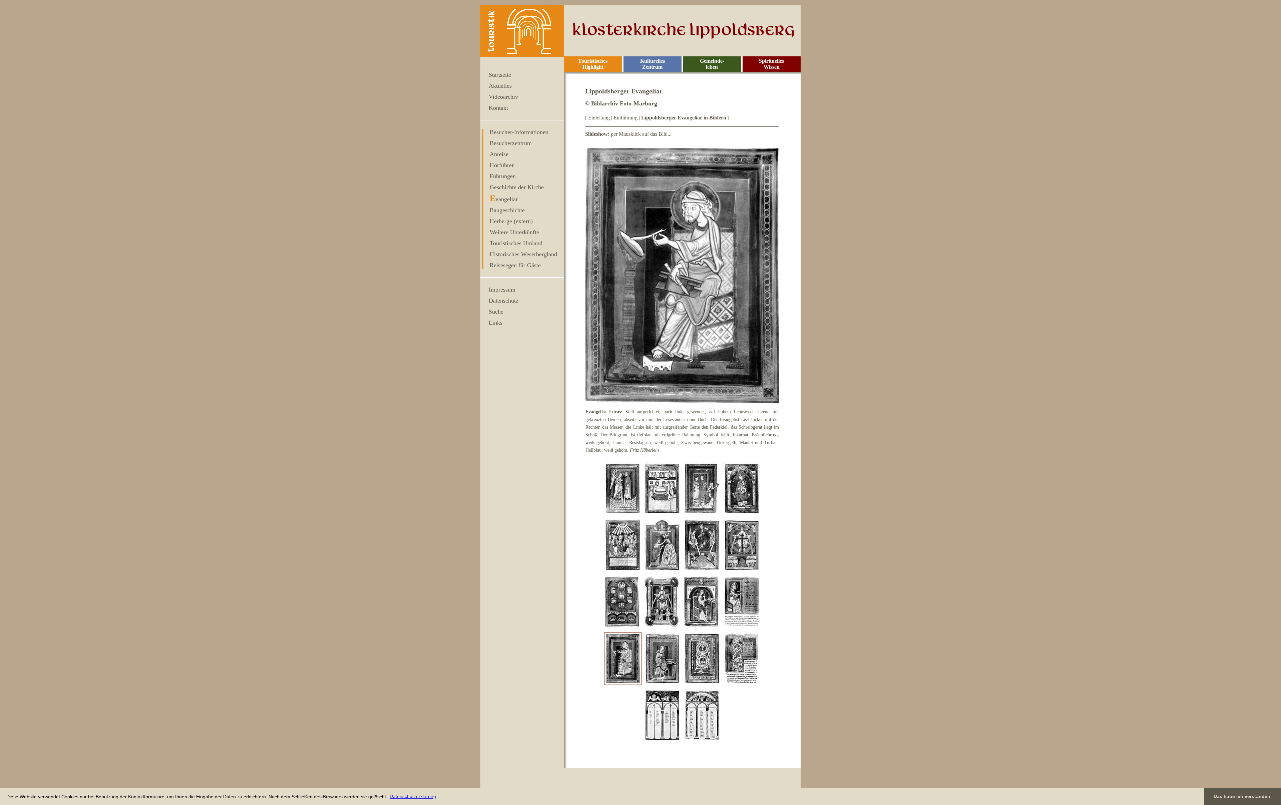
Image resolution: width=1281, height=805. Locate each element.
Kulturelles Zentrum (652, 64)
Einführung (625, 117)
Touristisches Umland (516, 243)
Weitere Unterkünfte (514, 232)
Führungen (503, 176)
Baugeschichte (507, 210)
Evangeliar (504, 199)
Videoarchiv (503, 96)
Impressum (502, 289)
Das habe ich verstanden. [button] (1243, 796)
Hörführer (502, 165)
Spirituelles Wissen (771, 64)
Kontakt (498, 107)
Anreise (499, 154)
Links (495, 322)
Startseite (500, 74)
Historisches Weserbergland (523, 254)
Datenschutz (503, 300)
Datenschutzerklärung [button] (413, 796)
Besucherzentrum (511, 143)
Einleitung (599, 117)
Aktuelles (500, 85)
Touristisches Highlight (592, 64)
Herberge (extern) (511, 221)
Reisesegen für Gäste (515, 265)
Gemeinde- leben (712, 64)
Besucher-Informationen (519, 132)
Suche (496, 311)
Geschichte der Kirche (517, 187)
